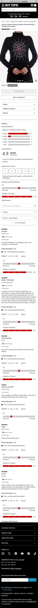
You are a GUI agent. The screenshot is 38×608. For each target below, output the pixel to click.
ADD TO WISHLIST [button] (19, 97)
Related (5, 113)
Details (5, 104)
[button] (2, 5)
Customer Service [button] (8, 528)
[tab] (19, 57)
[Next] (36, 1)
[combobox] (19, 10)
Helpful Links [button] (6, 533)
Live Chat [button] (21, 560)
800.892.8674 (32, 602)
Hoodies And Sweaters (16, 21)
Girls (7, 21)
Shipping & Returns (9, 109)
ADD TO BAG (19, 91)
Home (3, 21)
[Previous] (2, 1)
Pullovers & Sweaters (30, 21)
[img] (2, 553)
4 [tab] (22, 80)
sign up (32, 580)
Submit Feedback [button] (15, 568)
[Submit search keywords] (2, 9)
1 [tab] (15, 80)
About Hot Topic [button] (8, 538)
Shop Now (24, 1)
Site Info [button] (5, 543)
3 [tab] (20, 80)
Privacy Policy (7, 590)
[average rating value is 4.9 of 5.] (5, 29)
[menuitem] (35, 5)
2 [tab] (17, 80)
